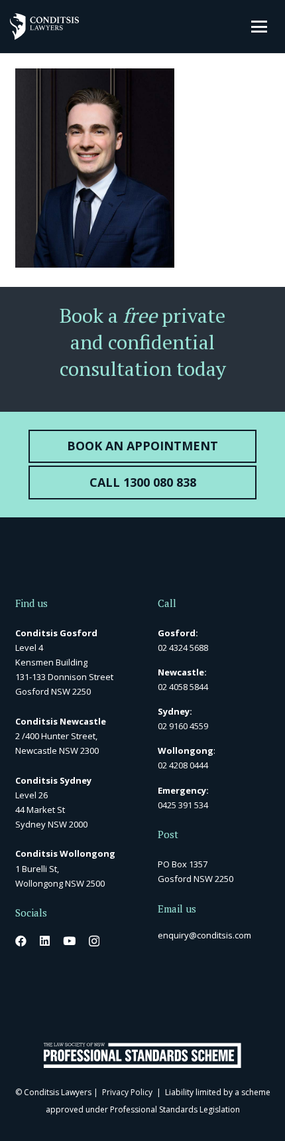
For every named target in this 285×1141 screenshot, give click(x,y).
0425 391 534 (183, 805)
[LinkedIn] (45, 940)
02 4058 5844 (183, 687)
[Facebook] (21, 940)
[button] (259, 27)
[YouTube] (69, 940)
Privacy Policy (127, 1092)
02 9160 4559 (183, 726)
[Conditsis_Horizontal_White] (44, 26)
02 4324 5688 (183, 648)
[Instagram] (94, 941)
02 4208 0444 (183, 765)
